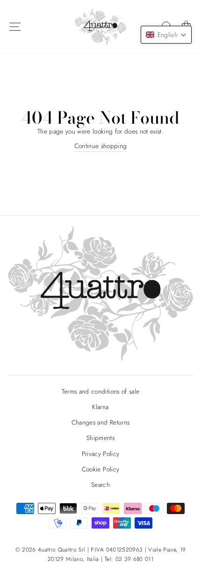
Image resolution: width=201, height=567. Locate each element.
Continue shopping (100, 145)
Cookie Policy (100, 469)
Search (100, 484)
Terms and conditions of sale (101, 391)
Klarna (100, 406)
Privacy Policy (101, 453)
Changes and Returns (100, 422)
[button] (166, 34)
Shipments (100, 437)
